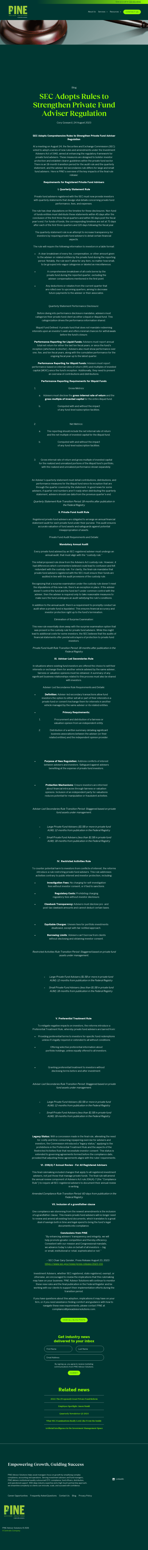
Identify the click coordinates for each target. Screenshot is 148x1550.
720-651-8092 (135, 2)
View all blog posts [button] (74, 1320)
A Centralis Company (11, 1531)
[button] (18, 12)
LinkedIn (120, 1479)
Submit (74, 1373)
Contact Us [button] (132, 12)
